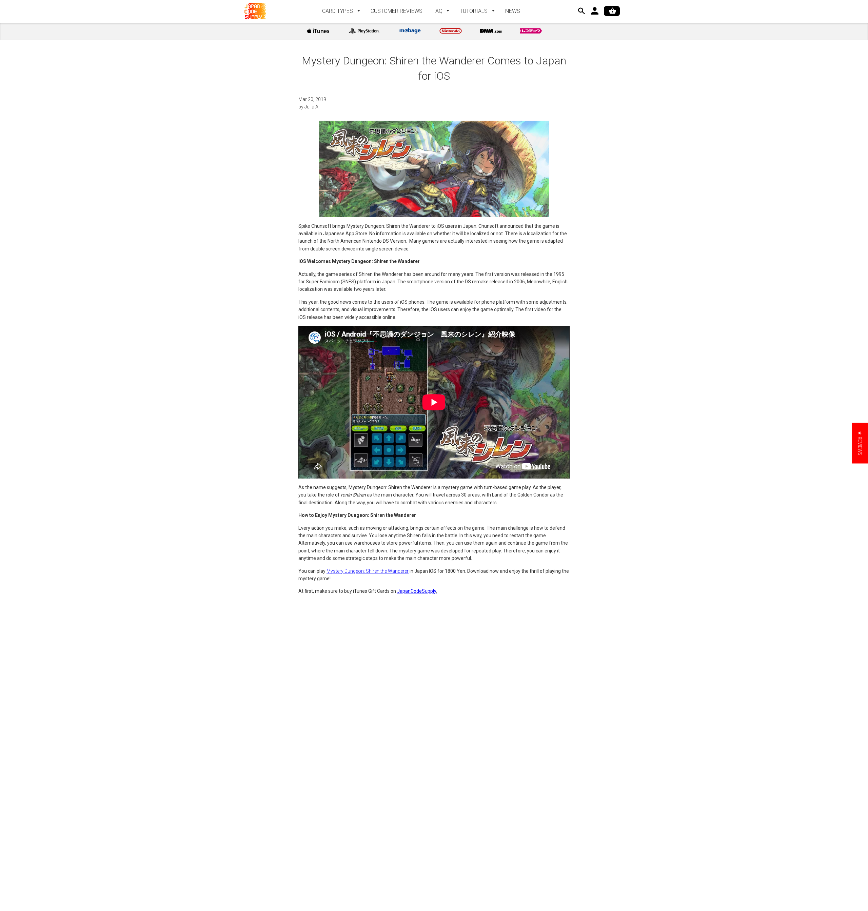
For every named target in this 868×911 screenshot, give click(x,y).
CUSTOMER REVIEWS (396, 11)
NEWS (512, 11)
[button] (860, 443)
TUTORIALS (474, 11)
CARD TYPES (338, 11)
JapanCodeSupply (416, 591)
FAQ (438, 11)
